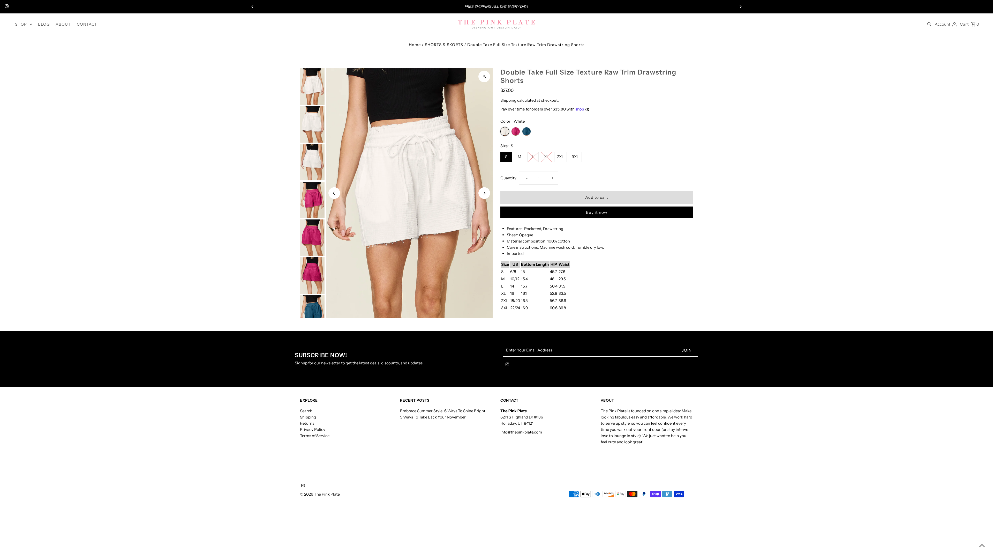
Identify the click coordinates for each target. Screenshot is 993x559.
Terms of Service (314, 435)
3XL (575, 156)
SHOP (21, 24)
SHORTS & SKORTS (444, 44)
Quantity (508, 177)
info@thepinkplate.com (521, 432)
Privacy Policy (312, 429)
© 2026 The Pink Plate (320, 494)
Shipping (508, 100)
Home (415, 44)
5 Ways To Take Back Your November (433, 417)
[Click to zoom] (484, 76)
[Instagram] (6, 7)
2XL (560, 156)
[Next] (740, 7)
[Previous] (253, 7)
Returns (307, 423)
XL (546, 156)
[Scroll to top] (982, 545)
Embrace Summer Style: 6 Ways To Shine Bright (442, 410)
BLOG (44, 24)
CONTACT (87, 24)
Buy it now (596, 212)
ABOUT (63, 24)
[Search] (929, 24)
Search (306, 410)
